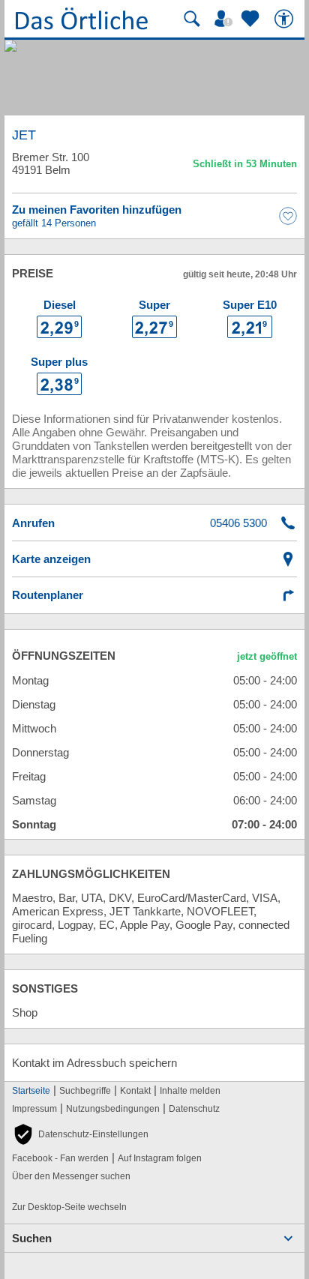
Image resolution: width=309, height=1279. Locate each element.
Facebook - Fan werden (60, 1158)
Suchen (32, 1238)
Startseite (31, 1091)
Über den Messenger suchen (71, 1176)
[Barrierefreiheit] (285, 18)
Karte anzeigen (51, 559)
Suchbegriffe (85, 1091)
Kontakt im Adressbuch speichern (94, 1062)
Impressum (34, 1109)
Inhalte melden (190, 1091)
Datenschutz (194, 1109)
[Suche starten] (192, 18)
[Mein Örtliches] (225, 18)
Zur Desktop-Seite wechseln (69, 1207)
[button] (80, 1134)
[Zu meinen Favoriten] (252, 18)
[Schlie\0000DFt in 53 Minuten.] (245, 166)
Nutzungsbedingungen (113, 1109)
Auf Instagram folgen (160, 1158)
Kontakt (135, 1091)
